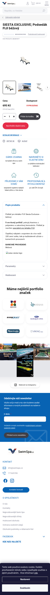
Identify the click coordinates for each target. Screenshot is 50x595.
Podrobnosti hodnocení (36, 34)
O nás (5, 504)
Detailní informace (11, 135)
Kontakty (6, 508)
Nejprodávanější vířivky (12, 516)
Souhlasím (25, 588)
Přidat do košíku (27, 116)
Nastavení (25, 579)
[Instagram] (11, 480)
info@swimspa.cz (15, 468)
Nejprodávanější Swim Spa (14, 512)
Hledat (43, 11)
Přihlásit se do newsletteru (16, 435)
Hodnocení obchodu (11, 521)
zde (36, 573)
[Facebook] (5, 480)
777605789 (13, 473)
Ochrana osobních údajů (13, 525)
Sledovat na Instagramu (27, 385)
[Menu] (46, 3)
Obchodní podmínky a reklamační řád (18, 529)
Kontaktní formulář (16, 490)
